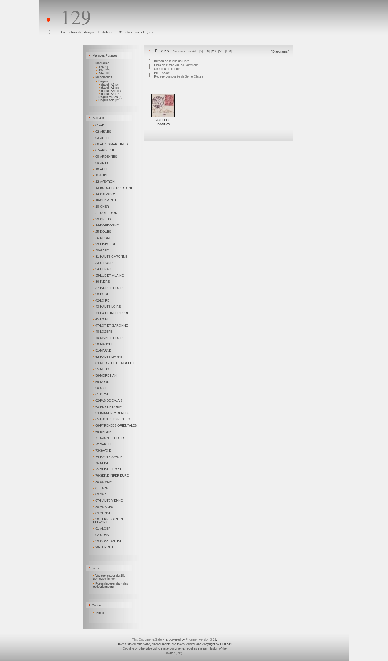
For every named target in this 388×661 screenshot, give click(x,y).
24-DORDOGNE (106, 225)
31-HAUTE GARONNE (110, 256)
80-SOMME (102, 481)
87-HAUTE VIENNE (108, 500)
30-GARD (101, 250)
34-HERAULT (103, 269)
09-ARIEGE (102, 163)
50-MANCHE (103, 344)
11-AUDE (100, 175)
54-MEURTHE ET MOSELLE (114, 363)
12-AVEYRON (104, 181)
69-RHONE (102, 431)
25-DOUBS (102, 231)
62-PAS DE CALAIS (107, 400)
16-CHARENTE (105, 200)
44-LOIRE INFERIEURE (111, 313)
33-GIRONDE (104, 263)
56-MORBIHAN (105, 375)
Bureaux (98, 117)
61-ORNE (101, 394)
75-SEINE (101, 463)
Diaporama (279, 51)
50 (220, 51)
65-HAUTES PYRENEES (111, 419)
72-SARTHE (102, 444)
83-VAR (99, 494)
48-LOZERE (102, 331)
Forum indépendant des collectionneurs (110, 585)
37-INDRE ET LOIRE (109, 288)
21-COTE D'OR (105, 213)
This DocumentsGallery (148, 639)
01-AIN (99, 125)
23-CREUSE (103, 219)
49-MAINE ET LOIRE (109, 338)
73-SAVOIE (102, 450)
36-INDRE (101, 281)
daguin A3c (110, 90)
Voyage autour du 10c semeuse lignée (109, 577)
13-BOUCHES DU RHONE (113, 188)
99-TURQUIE (103, 547)
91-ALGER (101, 528)
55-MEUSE (102, 369)
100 (228, 51)
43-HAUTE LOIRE (107, 306)
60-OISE (100, 388)
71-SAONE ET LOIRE (109, 438)
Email (100, 612)
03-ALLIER (101, 138)
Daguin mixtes (109, 97)
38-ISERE (101, 294)
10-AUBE (100, 169)
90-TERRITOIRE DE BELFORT (108, 520)
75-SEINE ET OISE (107, 469)
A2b (102, 67)
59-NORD (101, 381)
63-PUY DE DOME (107, 406)
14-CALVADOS (104, 194)
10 (207, 51)
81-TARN (100, 488)
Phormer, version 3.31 (201, 639)
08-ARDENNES (105, 156)
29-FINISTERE (104, 244)
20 (214, 51)
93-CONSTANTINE (107, 541)
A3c (103, 70)
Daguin (102, 81)
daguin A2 (109, 84)
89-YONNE (102, 513)
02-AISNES (102, 131)
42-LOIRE (101, 300)
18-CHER (101, 206)
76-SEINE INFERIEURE (111, 475)
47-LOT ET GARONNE (110, 325)
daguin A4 (109, 93)
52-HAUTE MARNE (107, 356)
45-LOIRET (102, 319)
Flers (162, 51)
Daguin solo (108, 100)
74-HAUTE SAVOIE (107, 456)
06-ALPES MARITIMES (110, 144)
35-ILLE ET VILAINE (108, 275)
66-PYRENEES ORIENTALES (115, 425)
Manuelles (101, 63)
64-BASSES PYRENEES (111, 413)
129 (76, 16)
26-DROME (102, 238)
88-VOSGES (103, 506)
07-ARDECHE (104, 150)
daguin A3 (109, 87)
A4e (103, 73)
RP (179, 653)
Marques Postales (105, 55)
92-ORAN (101, 535)
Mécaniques (102, 77)
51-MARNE (102, 350)
